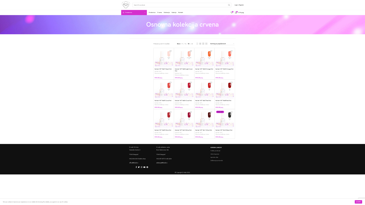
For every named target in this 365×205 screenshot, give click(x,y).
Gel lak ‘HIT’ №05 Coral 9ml (163, 100)
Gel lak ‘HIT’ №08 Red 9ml (223, 100)
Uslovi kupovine (215, 154)
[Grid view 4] (206, 44)
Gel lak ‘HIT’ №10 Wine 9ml (183, 130)
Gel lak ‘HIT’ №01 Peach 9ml (163, 69)
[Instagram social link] (141, 167)
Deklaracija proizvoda (217, 160)
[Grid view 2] (200, 44)
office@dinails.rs (133, 163)
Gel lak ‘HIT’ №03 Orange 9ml (204, 69)
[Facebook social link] (136, 167)
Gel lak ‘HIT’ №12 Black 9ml (223, 130)
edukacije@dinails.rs (161, 163)
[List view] (197, 44)
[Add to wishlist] (170, 51)
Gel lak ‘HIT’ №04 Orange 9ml (224, 69)
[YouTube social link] (144, 167)
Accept (358, 202)
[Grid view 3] (203, 44)
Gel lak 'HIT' (158, 71)
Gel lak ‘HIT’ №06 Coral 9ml (183, 100)
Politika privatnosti (215, 151)
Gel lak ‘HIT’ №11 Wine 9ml (203, 130)
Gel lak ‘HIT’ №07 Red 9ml (203, 100)
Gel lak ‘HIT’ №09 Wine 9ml (163, 130)
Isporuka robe (214, 157)
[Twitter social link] (138, 167)
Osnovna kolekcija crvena (161, 73)
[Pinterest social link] (147, 167)
